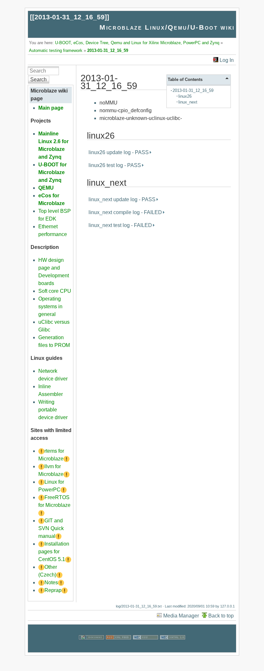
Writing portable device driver (53, 409)
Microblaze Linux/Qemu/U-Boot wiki (167, 27)
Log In (227, 60)
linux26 (185, 96)
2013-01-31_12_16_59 (69, 17)
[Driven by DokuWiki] (91, 648)
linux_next (187, 102)
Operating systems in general (50, 306)
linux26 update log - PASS (119, 152)
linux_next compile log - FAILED (125, 212)
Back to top (221, 615)
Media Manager (181, 615)
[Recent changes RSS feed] (118, 648)
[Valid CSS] (145, 648)
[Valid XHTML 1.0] (172, 648)
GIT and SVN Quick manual (51, 528)
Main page (50, 108)
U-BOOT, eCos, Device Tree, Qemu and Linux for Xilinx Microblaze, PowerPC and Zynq (137, 42)
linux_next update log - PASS (122, 199)
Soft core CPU (54, 291)
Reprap (52, 590)
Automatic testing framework (55, 50)
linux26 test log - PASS (115, 165)
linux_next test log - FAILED (120, 225)
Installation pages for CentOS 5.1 (53, 551)
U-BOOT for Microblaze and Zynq (52, 172)
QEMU (46, 188)
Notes (51, 582)
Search (38, 79)
